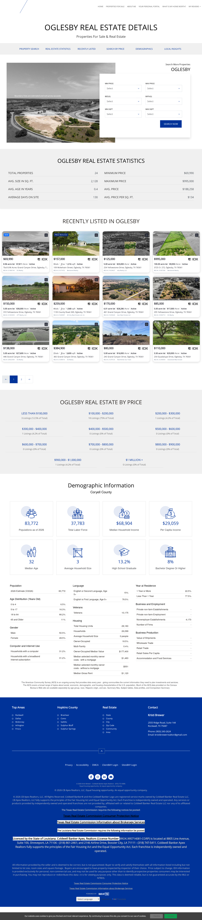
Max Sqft (150, 109)
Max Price (150, 83)
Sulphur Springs (68, 728)
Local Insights (172, 48)
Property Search (29, 48)
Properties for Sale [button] (115, 6)
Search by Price (115, 48)
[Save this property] (46, 235)
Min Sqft (109, 109)
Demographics (144, 48)
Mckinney (19, 722)
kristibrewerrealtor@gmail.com (171, 734)
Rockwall (19, 715)
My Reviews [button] (194, 6)
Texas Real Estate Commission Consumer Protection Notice (101, 816)
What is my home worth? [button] (174, 6)
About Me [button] (131, 6)
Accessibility (82, 764)
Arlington (19, 725)
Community (111, 728)
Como (63, 718)
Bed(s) (108, 96)
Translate (121, 899)
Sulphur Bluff (67, 725)
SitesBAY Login (129, 764)
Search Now (171, 123)
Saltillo (64, 722)
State (108, 715)
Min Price (109, 83)
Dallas (18, 718)
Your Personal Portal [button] (149, 6)
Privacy (69, 764)
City (108, 722)
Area (108, 732)
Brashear (65, 715)
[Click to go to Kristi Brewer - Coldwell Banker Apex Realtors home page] (10, 6)
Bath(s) (149, 96)
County (109, 718)
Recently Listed (87, 48)
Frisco (18, 728)
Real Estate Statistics (57, 48)
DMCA (95, 764)
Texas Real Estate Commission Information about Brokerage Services (101, 888)
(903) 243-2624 (163, 731)
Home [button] (100, 6)
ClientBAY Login (110, 764)
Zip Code (110, 725)
